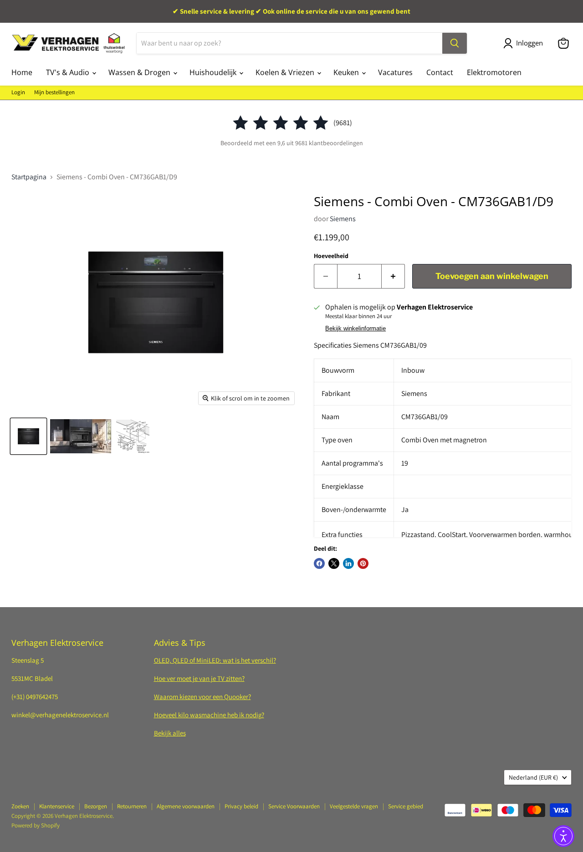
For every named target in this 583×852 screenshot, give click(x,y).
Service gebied (405, 806)
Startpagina (28, 177)
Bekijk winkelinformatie (355, 328)
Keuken (347, 72)
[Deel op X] (333, 563)
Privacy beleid (241, 806)
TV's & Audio (68, 72)
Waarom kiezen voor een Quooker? (202, 696)
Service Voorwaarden (294, 806)
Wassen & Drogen (140, 72)
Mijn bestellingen (54, 92)
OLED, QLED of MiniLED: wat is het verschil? (215, 660)
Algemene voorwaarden (186, 806)
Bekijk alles (170, 733)
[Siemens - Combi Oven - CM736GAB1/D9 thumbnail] (28, 436)
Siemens (343, 218)
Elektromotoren (494, 72)
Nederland (533, 777)
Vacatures (395, 72)
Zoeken (20, 806)
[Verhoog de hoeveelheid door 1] (393, 276)
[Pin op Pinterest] (363, 563)
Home (21, 72)
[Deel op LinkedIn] (348, 563)
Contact (439, 72)
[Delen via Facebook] (319, 563)
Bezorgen (95, 806)
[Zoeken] (454, 43)
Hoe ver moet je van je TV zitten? (199, 678)
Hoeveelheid (331, 255)
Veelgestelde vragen (354, 806)
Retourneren (132, 806)
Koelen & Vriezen (286, 72)
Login (18, 92)
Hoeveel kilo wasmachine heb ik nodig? (209, 714)
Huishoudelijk (213, 72)
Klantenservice (56, 806)
